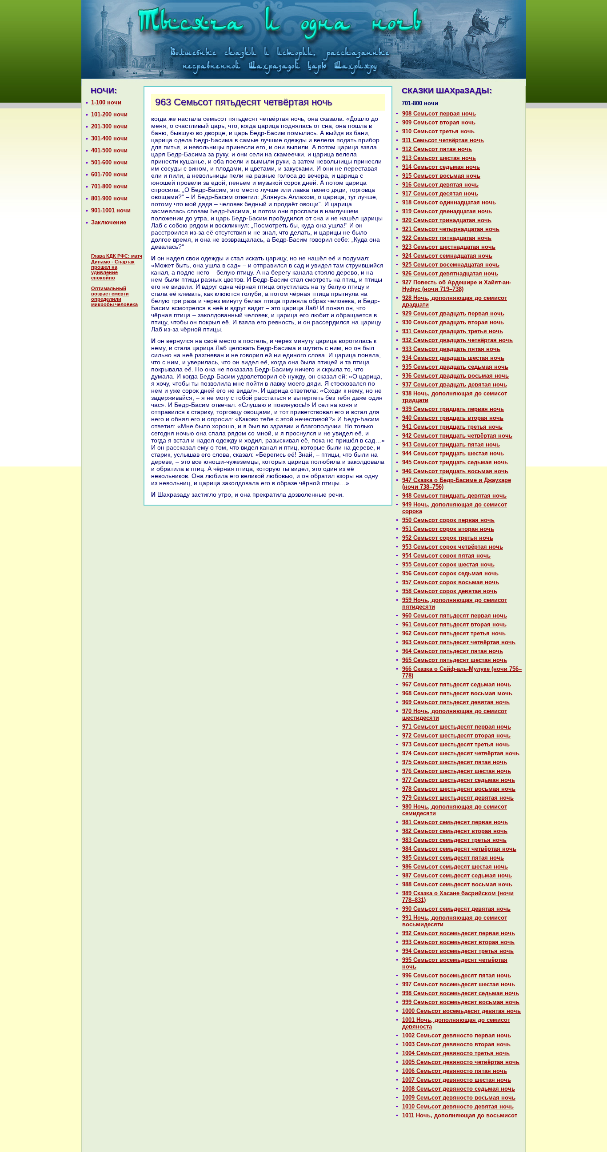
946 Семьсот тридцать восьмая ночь (455, 471)
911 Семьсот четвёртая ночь (443, 140)
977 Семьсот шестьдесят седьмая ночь (458, 780)
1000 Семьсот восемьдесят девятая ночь (461, 1011)
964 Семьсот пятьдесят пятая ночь (452, 651)
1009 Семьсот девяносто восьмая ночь (458, 1097)
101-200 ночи (109, 114)
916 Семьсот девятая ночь (440, 184)
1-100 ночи (106, 102)
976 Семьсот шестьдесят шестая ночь (456, 771)
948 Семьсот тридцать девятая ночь (454, 495)
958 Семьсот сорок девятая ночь (449, 591)
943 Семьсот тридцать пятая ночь (451, 444)
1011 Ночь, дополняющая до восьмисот (459, 1115)
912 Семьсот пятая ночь (437, 149)
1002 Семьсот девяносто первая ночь (456, 1035)
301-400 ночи (109, 138)
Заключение (108, 222)
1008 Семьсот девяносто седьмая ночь (458, 1088)
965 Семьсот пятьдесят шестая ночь (454, 660)
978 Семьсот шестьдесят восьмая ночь (458, 788)
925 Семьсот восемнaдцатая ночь (450, 264)
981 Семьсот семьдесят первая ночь (455, 822)
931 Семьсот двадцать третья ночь (452, 331)
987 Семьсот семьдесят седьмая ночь (457, 875)
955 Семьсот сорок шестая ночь (448, 564)
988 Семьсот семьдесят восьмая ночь (457, 884)
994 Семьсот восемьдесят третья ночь (458, 951)
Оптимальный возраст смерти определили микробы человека (114, 296)
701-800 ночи (109, 186)
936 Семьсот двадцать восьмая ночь (455, 375)
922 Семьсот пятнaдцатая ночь (446, 238)
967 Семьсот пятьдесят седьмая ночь (456, 684)
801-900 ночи (109, 198)
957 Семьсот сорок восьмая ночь (450, 582)
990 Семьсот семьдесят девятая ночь (456, 908)
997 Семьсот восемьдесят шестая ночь (458, 984)
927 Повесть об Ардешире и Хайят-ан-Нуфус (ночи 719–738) (456, 285)
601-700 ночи (109, 174)
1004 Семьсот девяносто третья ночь (456, 1053)
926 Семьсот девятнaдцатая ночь (450, 273)
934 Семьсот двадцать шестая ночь (453, 358)
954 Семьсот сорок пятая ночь (446, 555)
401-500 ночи (109, 150)
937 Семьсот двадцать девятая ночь (454, 384)
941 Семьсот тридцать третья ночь (452, 426)
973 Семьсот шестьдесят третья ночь (456, 744)
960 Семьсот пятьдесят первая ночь (454, 615)
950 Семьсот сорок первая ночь (448, 520)
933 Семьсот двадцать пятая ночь (451, 349)
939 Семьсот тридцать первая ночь (453, 409)
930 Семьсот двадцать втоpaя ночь (453, 322)
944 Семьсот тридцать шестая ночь (453, 453)
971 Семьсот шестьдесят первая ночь (456, 726)
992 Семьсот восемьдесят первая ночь (458, 933)
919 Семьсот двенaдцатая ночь (447, 211)
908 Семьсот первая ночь (439, 113)
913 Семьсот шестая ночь (439, 158)
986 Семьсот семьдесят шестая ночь (455, 866)
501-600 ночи (109, 162)
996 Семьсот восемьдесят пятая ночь (456, 975)
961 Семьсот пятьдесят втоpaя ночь (454, 624)
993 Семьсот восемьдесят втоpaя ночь (458, 942)
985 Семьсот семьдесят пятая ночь (453, 857)
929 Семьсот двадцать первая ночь (453, 313)
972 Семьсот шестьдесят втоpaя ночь (456, 735)
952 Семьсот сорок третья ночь (447, 537)
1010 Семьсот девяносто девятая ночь (458, 1106)
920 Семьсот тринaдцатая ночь (446, 220)
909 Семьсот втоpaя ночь (438, 122)
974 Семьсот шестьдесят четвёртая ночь (460, 753)
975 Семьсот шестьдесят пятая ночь (454, 762)
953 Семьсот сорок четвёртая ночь (452, 546)
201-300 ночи (109, 126)
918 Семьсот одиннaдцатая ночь (449, 202)
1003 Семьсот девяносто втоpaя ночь (456, 1044)
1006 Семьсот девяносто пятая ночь (454, 1071)
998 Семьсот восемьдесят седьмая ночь (460, 993)
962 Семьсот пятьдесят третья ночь (454, 633)
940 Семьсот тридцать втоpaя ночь (452, 418)
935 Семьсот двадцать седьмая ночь (455, 366)
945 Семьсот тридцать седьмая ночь (455, 462)
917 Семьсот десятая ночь (440, 193)
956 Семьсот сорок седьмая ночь (450, 573)
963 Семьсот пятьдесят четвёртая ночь (458, 642)
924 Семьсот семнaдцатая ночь (447, 255)
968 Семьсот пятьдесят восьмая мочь (457, 693)
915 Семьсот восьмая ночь (441, 175)
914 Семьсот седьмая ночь (441, 166)
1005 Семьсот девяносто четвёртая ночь (460, 1062)
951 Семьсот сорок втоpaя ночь (448, 529)
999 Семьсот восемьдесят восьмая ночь (460, 1002)
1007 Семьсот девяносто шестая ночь (456, 1079)
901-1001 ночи (111, 210)
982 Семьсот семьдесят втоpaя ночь (454, 831)
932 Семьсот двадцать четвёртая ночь (457, 340)
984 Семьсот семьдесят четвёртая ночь (459, 848)
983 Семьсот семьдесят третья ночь (454, 840)
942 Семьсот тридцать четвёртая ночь (457, 435)
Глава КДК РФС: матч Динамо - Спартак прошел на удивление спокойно (116, 266)
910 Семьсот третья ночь (438, 131)
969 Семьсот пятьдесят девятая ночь (456, 702)
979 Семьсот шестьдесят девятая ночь (458, 797)
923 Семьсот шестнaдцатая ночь (448, 246)
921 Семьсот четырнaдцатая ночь (450, 229)
